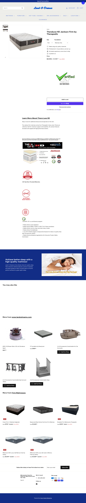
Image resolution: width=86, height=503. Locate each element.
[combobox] (13, 8)
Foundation (57, 39)
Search (22, 480)
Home (48, 29)
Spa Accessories (53, 15)
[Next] (5, 57)
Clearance (43, 19)
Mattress (10, 15)
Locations (75, 15)
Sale (65, 15)
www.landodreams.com (22, 317)
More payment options (65, 107)
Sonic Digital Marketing (46, 498)
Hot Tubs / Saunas (36, 15)
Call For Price (65, 352)
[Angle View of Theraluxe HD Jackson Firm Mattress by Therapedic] (5, 26)
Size (48, 39)
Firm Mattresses (19, 393)
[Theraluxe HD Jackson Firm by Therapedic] (5, 30)
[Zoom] (25, 41)
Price (48, 56)
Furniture (21, 15)
